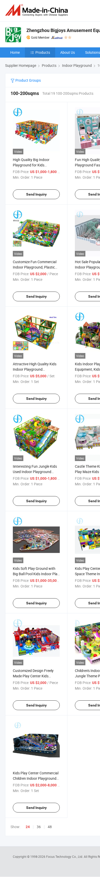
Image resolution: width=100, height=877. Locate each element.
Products (42, 52)
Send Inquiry (36, 194)
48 (50, 826)
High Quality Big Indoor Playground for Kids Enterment (31, 165)
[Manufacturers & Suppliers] (37, 10)
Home (15, 52)
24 (28, 827)
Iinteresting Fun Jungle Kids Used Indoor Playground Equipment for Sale (35, 471)
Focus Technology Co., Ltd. (65, 856)
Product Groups (28, 80)
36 (39, 826)
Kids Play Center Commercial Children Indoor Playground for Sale (35, 778)
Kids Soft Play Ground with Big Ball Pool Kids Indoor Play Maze (36, 574)
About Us (67, 52)
